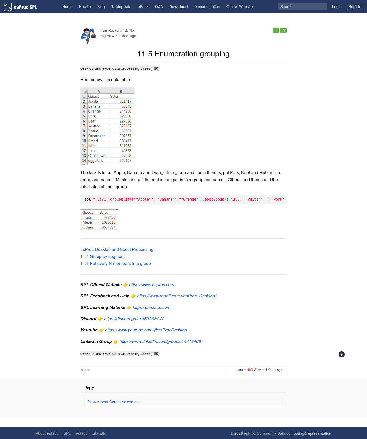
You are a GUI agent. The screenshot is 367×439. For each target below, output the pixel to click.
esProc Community (260, 433)
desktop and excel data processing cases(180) (120, 68)
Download (178, 6)
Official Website (239, 6)
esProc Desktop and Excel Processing (116, 249)
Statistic (99, 433)
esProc (82, 433)
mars (104, 30)
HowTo (85, 6)
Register (355, 6)
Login (336, 6)
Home (67, 6)
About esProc (47, 433)
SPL (67, 433)
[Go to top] (342, 354)
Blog (101, 6)
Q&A (159, 6)
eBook (143, 6)
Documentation (207, 6)
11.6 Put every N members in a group (115, 263)
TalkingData (121, 6)
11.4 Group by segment (102, 256)
